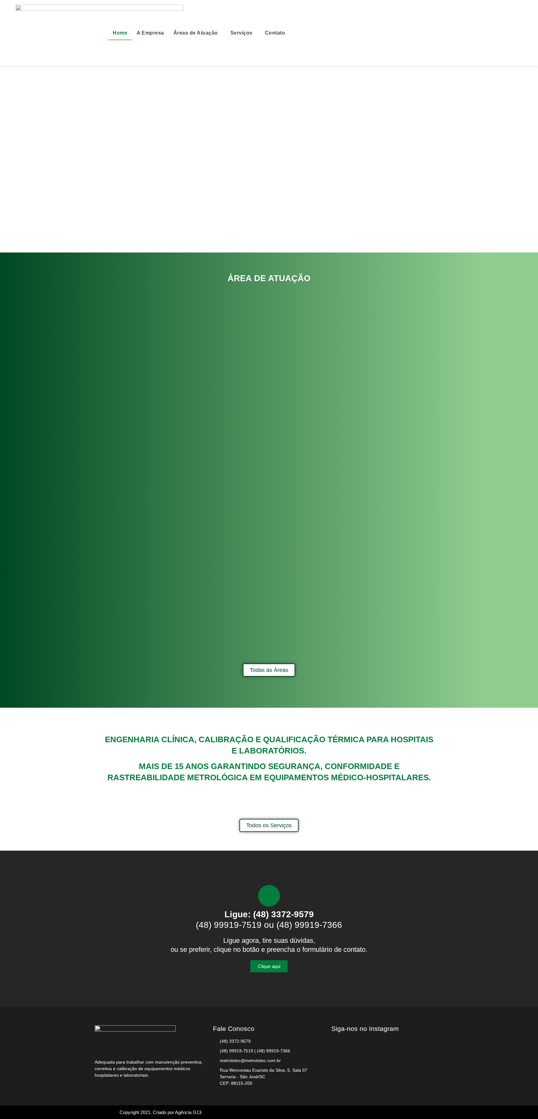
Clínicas (147, 653)
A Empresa (150, 32)
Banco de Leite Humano (269, 470)
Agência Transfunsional (147, 470)
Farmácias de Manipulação (390, 653)
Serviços (241, 32)
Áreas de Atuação (195, 32)
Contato (275, 32)
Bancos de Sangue (390, 470)
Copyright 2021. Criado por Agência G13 (160, 1112)
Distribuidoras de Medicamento (269, 653)
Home (120, 32)
